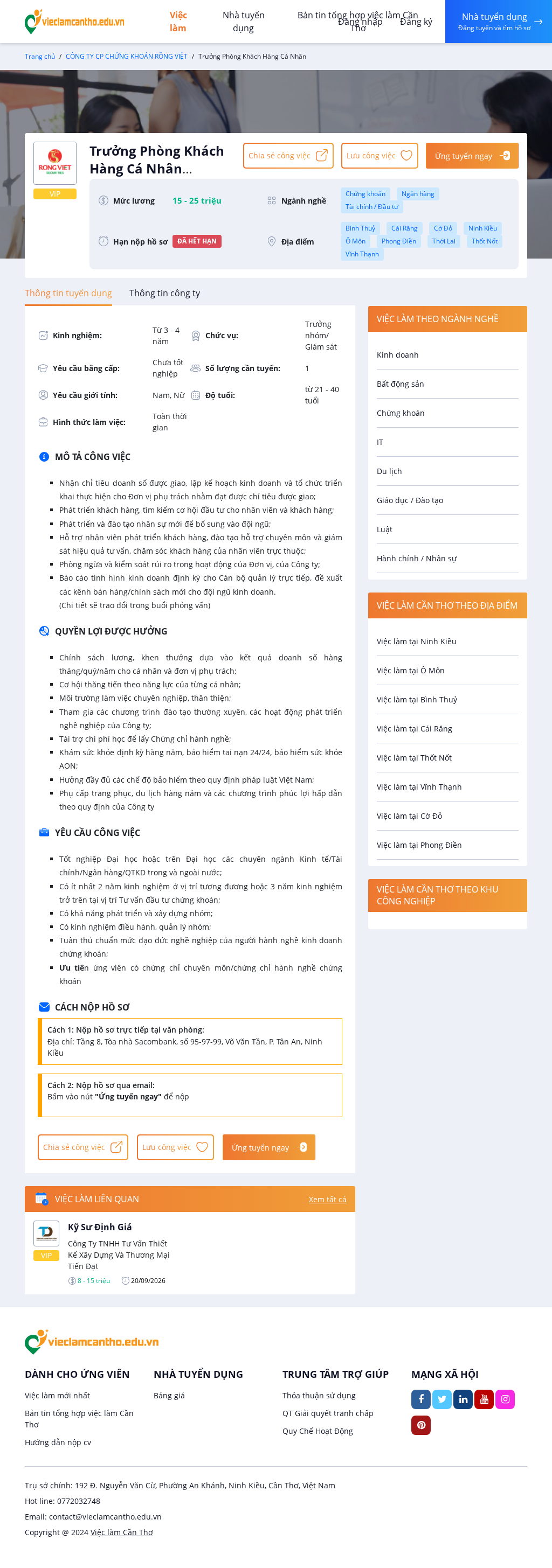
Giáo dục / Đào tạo (410, 500)
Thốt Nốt (485, 241)
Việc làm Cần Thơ (122, 1532)
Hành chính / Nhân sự (417, 558)
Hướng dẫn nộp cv (58, 1442)
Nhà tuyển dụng (244, 21)
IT (380, 442)
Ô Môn (355, 241)
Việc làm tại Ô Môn (411, 670)
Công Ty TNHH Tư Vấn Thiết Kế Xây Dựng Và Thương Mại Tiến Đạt (119, 1254)
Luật (384, 529)
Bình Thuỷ (360, 228)
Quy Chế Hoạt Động (317, 1431)
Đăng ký (416, 21)
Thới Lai (444, 241)
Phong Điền (399, 241)
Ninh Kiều (482, 228)
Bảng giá (169, 1395)
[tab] (68, 293)
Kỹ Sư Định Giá (100, 1227)
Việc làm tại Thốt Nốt (414, 757)
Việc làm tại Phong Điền (419, 845)
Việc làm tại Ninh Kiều (417, 641)
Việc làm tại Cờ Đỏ (409, 816)
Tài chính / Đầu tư (372, 206)
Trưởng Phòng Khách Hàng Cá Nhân (156, 166)
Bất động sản (400, 384)
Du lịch (389, 471)
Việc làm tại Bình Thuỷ (417, 699)
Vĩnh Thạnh (362, 254)
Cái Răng (404, 228)
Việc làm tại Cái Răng (414, 728)
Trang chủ (40, 56)
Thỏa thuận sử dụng (319, 1395)
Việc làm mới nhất (57, 1395)
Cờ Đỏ (443, 228)
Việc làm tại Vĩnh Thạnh (419, 787)
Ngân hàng (418, 193)
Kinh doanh (398, 355)
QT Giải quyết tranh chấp (328, 1413)
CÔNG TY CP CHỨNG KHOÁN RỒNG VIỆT (127, 56)
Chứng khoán (365, 193)
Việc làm (178, 21)
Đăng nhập (360, 21)
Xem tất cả (328, 1199)
